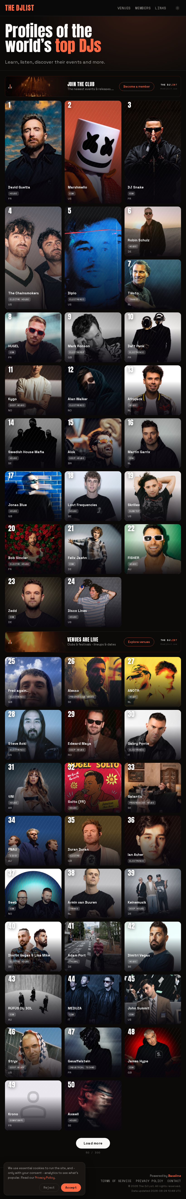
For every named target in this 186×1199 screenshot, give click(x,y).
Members (143, 7)
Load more (93, 1143)
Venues (124, 7)
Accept (71, 1187)
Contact (174, 1181)
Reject (49, 1187)
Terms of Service (116, 1181)
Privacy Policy (149, 1181)
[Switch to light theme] (177, 8)
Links (160, 7)
